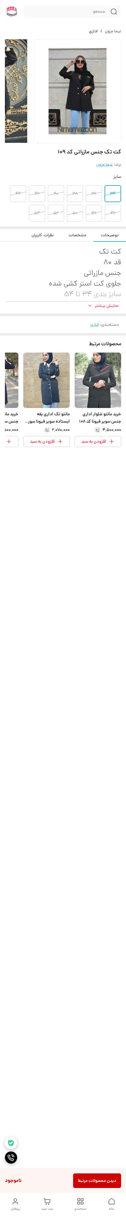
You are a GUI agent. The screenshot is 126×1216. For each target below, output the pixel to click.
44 (18, 194)
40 (56, 194)
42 (37, 194)
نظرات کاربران (42, 235)
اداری (93, 31)
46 (112, 213)
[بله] (11, 1143)
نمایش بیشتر (107, 306)
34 (113, 194)
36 (93, 194)
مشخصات (77, 235)
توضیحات (110, 235)
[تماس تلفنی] (11, 1157)
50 (74, 213)
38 (75, 194)
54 (37, 213)
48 (94, 213)
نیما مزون (113, 31)
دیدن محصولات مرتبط (97, 1181)
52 (56, 213)
